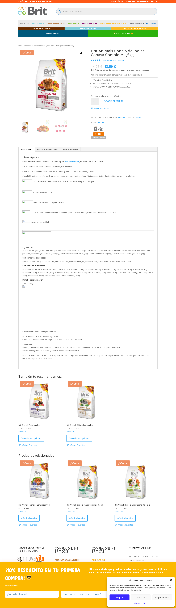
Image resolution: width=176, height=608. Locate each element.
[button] (171, 580)
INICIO (23, 24)
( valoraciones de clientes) (112, 60)
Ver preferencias (162, 597)
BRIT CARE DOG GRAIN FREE (67, 560)
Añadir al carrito (114, 101)
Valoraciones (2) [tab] (70, 149)
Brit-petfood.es (72, 161)
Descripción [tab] (26, 149)
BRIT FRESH (73, 24)
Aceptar (119, 597)
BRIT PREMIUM (55, 24)
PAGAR (155, 557)
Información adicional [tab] (47, 149)
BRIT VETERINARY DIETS (112, 24)
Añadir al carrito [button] (29, 518)
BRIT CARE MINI (90, 24)
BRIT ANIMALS (136, 24)
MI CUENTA (134, 557)
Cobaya (138, 117)
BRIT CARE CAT (98, 560)
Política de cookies (139, 603)
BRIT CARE (37, 24)
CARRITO (145, 557)
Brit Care (100, 122)
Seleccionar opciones (31, 438)
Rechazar (141, 597)
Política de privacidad (137, 561)
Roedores (28, 45)
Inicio (20, 45)
